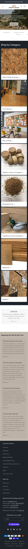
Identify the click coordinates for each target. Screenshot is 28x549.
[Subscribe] (21, 519)
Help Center (5, 450)
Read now (5, 356)
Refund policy (7, 543)
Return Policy (6, 454)
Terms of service (14, 543)
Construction (6, 32)
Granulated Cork (8, 204)
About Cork (5, 486)
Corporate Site (6, 493)
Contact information (10, 545)
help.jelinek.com (14, 507)
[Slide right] (17, 38)
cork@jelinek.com (12, 501)
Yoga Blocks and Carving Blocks (13, 236)
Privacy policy (21, 541)
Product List (5, 467)
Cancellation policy (19, 545)
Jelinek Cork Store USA (12, 541)
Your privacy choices (8, 473)
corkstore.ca (21, 510)
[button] (2, 6)
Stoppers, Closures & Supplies (12, 172)
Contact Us (5, 447)
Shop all (14, 24)
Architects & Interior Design (19, 33)
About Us (13, 321)
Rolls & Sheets (7, 141)
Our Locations (6, 489)
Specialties (6, 267)
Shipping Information (8, 457)
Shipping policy (22, 543)
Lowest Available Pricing (8, 460)
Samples (5, 299)
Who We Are (6, 483)
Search (4, 470)
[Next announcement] (25, 2)
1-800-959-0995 (19, 503)
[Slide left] (10, 38)
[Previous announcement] (2, 2)
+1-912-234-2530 (14, 505)
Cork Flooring (7, 109)
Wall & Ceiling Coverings (10, 77)
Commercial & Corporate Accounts (11, 464)
